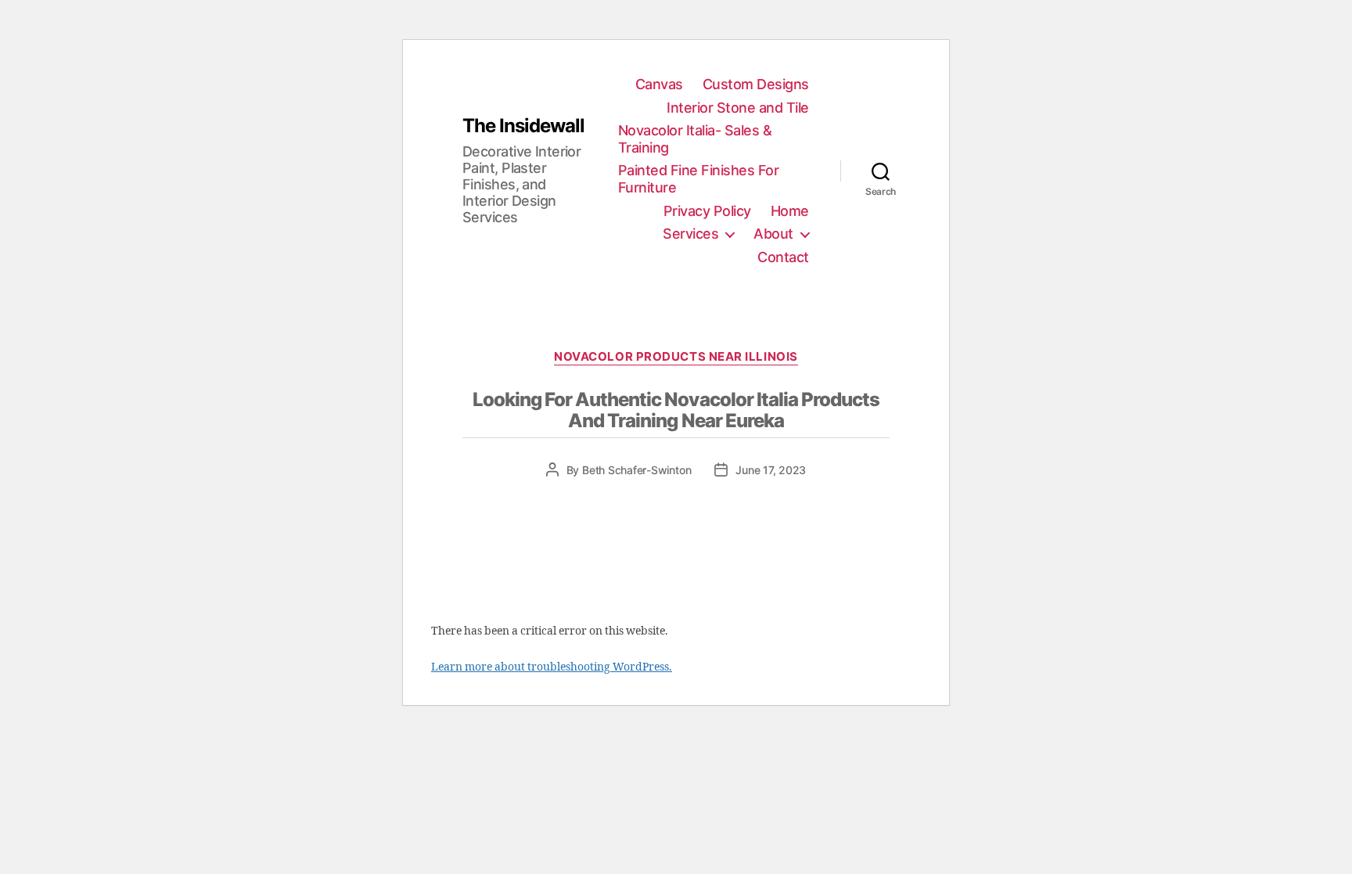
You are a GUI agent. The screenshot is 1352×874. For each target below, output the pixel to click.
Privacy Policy (707, 211)
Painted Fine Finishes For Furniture (698, 179)
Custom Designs (756, 84)
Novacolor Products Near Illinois (676, 357)
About (773, 233)
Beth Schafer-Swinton (636, 470)
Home (790, 211)
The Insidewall (523, 126)
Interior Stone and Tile (738, 107)
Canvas (659, 84)
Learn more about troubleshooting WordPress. (551, 667)
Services (690, 233)
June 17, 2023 (770, 470)
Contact (783, 257)
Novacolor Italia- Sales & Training (695, 139)
